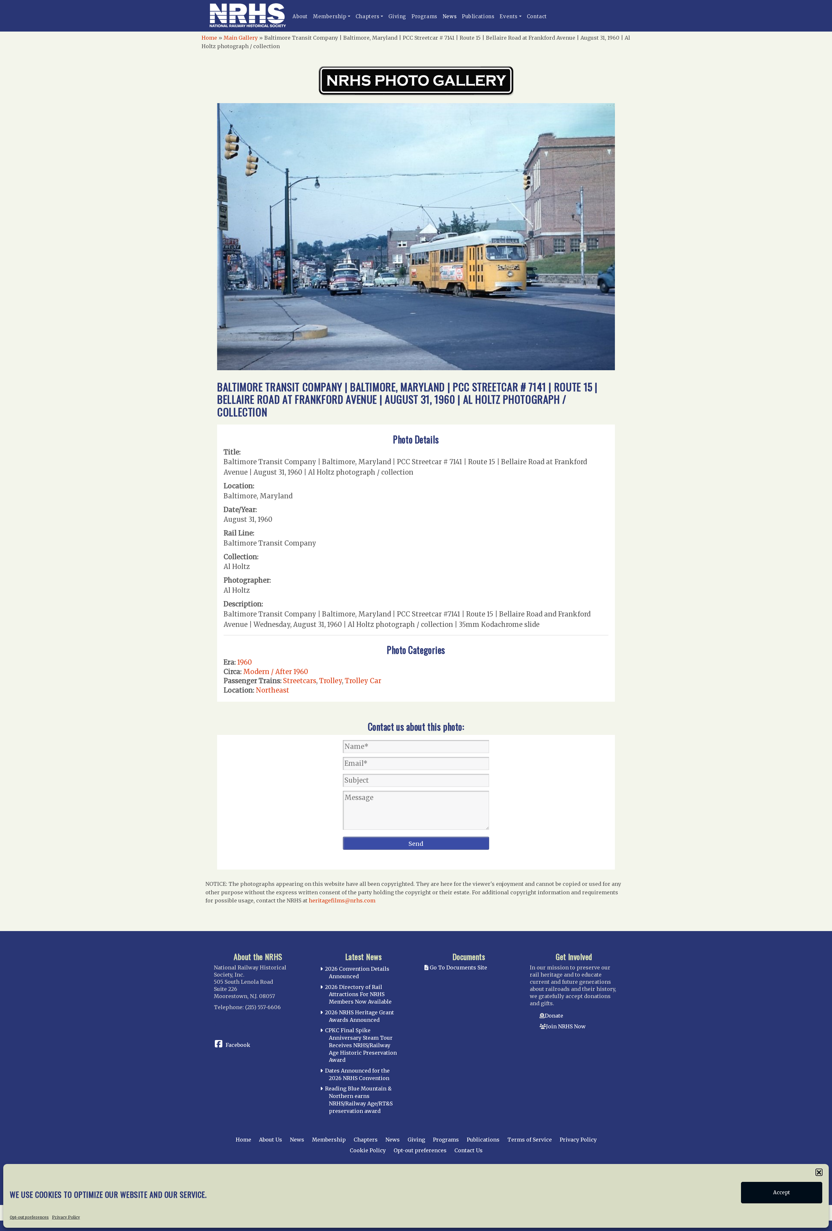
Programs (424, 16)
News (450, 16)
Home (209, 37)
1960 (244, 662)
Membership (329, 16)
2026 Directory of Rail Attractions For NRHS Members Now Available (358, 994)
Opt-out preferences (29, 1216)
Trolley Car (363, 681)
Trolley (330, 681)
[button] (819, 1172)
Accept (781, 1192)
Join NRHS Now (566, 1026)
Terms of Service (529, 1139)
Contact (537, 16)
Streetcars (299, 681)
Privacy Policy (66, 1216)
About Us (270, 1139)
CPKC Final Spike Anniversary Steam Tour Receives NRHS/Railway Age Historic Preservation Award (361, 1045)
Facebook (238, 1045)
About (300, 16)
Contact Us (468, 1150)
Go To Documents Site (457, 967)
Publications (478, 16)
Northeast (272, 690)
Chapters (368, 16)
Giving (397, 16)
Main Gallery (241, 37)
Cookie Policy (368, 1150)
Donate (554, 1015)
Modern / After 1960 (275, 672)
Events (509, 16)
